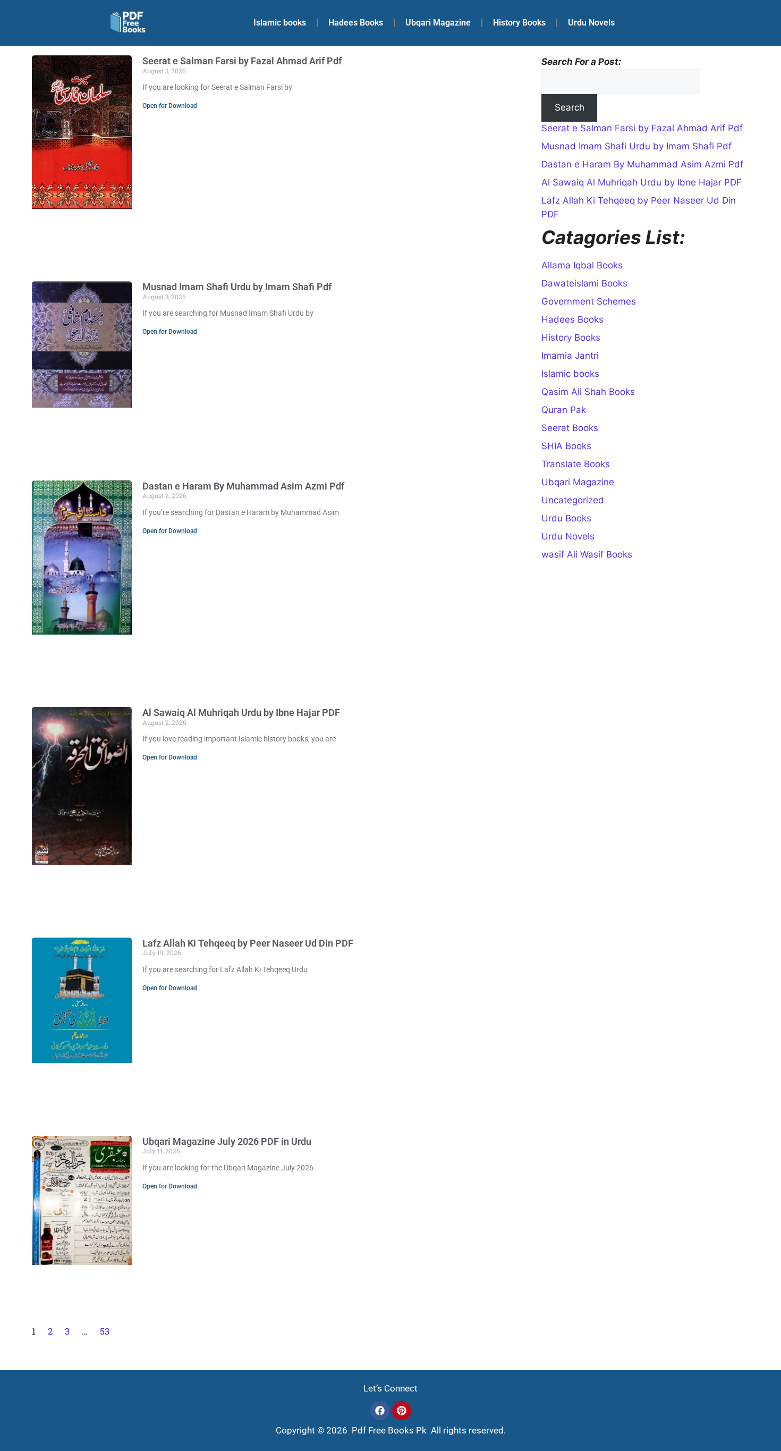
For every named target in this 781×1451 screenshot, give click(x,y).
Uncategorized (572, 500)
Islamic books (279, 23)
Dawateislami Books (584, 283)
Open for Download (169, 105)
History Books (519, 23)
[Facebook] (379, 1410)
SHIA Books (566, 446)
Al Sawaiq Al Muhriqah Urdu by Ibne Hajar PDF (241, 712)
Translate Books (575, 464)
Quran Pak (563, 409)
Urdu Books (566, 518)
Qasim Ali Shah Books (588, 391)
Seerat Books (569, 428)
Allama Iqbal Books (582, 265)
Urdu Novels (591, 23)
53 (104, 1331)
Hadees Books (355, 23)
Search (569, 107)
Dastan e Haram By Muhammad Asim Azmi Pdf (243, 486)
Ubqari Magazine (438, 23)
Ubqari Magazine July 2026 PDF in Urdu (226, 1141)
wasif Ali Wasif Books (586, 554)
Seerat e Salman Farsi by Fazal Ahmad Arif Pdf (242, 60)
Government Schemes (588, 301)
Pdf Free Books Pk (388, 1430)
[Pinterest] (401, 1410)
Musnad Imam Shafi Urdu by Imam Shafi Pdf (237, 286)
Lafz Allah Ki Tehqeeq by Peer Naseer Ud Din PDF (247, 943)
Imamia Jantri (570, 355)
